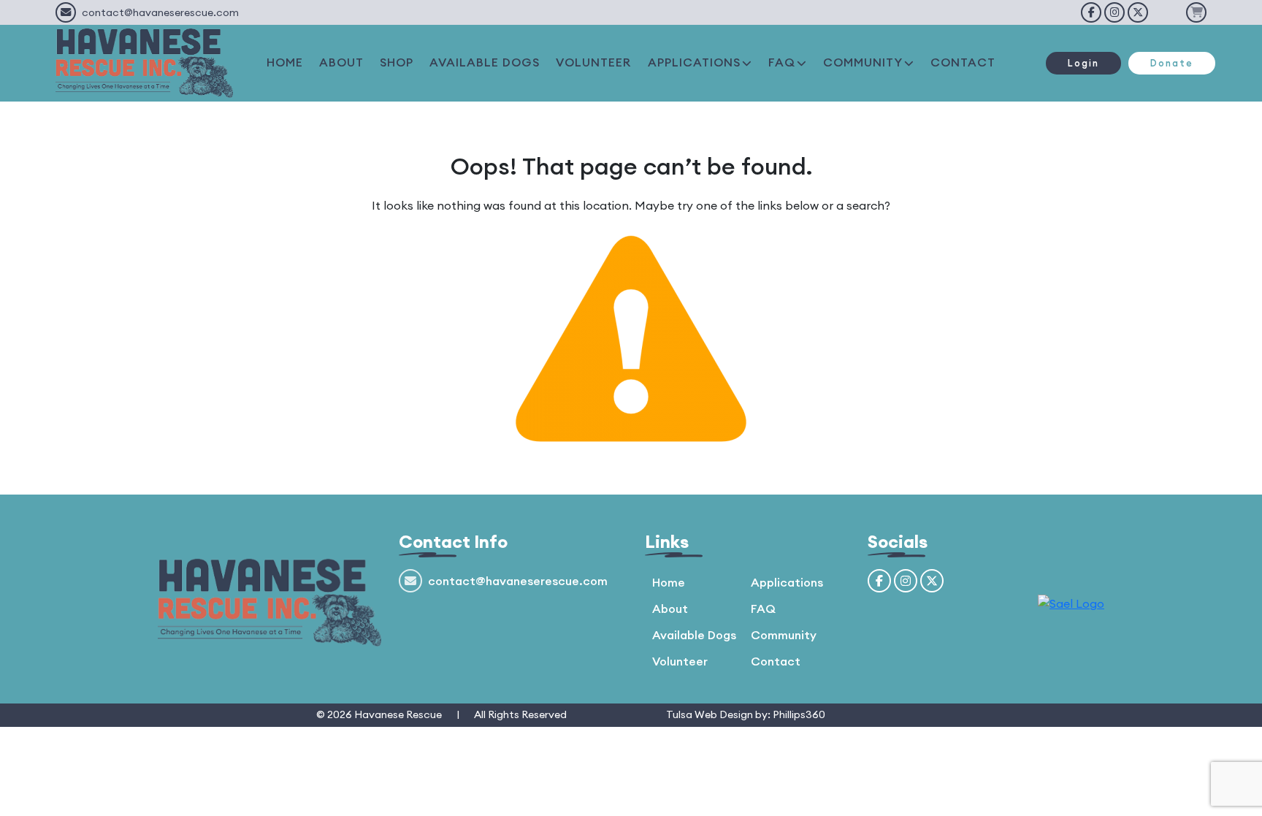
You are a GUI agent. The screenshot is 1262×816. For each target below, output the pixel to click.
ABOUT (341, 62)
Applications (787, 582)
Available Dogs (694, 635)
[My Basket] (1196, 12)
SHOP (396, 62)
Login (1083, 63)
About (670, 608)
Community (784, 635)
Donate (1171, 63)
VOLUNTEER (593, 62)
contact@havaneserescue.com (160, 12)
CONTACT (962, 62)
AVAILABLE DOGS (484, 62)
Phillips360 (799, 714)
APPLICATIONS (694, 62)
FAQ (781, 62)
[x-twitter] (1138, 12)
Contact (775, 661)
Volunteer (680, 661)
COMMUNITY (863, 62)
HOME (285, 62)
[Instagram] (1114, 12)
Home (668, 582)
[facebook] (1091, 12)
